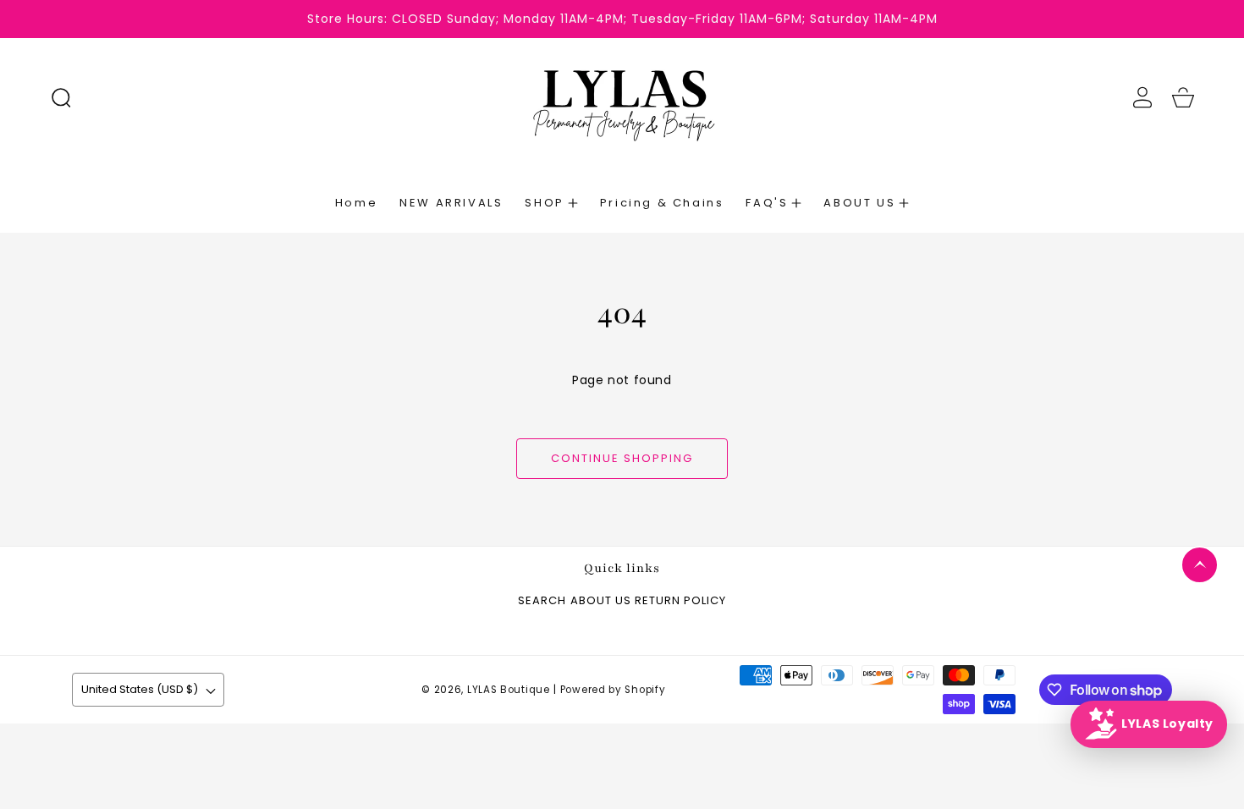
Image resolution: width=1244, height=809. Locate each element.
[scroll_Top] (1200, 565)
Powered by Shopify (613, 689)
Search (542, 601)
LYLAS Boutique (508, 689)
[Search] (61, 97)
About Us (600, 601)
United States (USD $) (139, 689)
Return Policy (680, 601)
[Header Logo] (621, 97)
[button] (61, 97)
